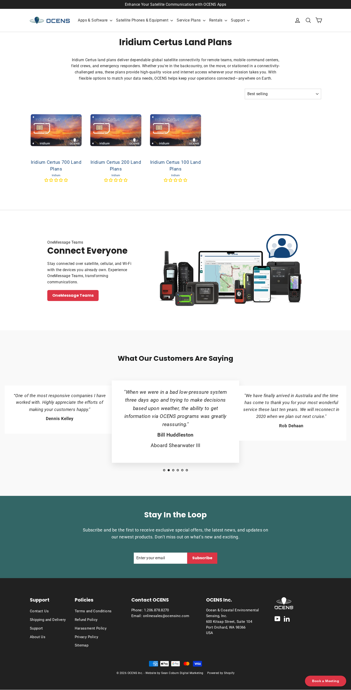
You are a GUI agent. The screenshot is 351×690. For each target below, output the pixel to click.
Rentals (216, 20)
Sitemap (82, 645)
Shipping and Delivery (48, 620)
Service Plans (189, 20)
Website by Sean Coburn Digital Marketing (174, 673)
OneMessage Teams (73, 295)
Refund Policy (86, 620)
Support (238, 20)
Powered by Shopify (220, 673)
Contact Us (39, 611)
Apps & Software (93, 20)
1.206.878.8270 (156, 610)
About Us (37, 637)
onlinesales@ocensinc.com (166, 616)
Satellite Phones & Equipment (143, 20)
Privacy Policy (86, 637)
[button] (56, 180)
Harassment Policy (91, 628)
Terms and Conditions (93, 611)
